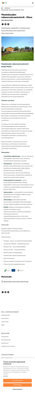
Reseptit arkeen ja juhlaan (8, 346)
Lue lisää (5, 376)
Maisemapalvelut (5, 340)
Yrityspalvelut (4, 336)
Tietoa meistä (4, 321)
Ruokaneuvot (4, 343)
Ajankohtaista (5, 318)
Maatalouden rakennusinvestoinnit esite (16, 281)
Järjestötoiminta (5, 315)
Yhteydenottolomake (6, 358)
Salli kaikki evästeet (17, 380)
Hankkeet (7, 8)
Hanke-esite (5, 224)
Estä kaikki (17, 385)
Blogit (2, 325)
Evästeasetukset (17, 389)
